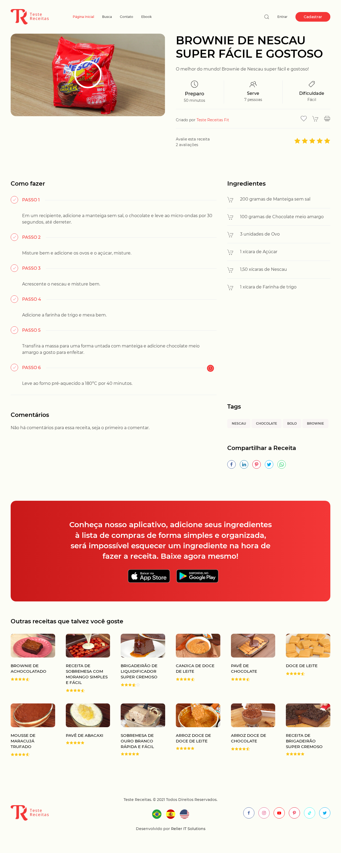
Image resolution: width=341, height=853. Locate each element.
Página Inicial (83, 17)
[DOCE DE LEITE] (302, 663)
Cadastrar (313, 16)
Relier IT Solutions (187, 828)
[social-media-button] (248, 813)
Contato (126, 17)
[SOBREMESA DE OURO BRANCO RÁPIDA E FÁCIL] (137, 730)
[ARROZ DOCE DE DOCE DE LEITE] (192, 730)
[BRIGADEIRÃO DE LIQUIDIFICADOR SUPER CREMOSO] (137, 663)
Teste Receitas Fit (213, 120)
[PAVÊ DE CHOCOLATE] (247, 663)
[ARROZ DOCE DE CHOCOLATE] (247, 730)
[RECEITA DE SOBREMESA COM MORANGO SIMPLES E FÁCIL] (82, 663)
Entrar (282, 17)
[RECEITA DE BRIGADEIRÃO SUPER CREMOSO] (302, 730)
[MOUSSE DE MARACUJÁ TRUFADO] (27, 730)
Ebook (146, 17)
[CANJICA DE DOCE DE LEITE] (192, 663)
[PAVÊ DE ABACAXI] (82, 730)
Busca (107, 17)
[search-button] (266, 17)
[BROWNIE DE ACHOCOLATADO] (27, 663)
